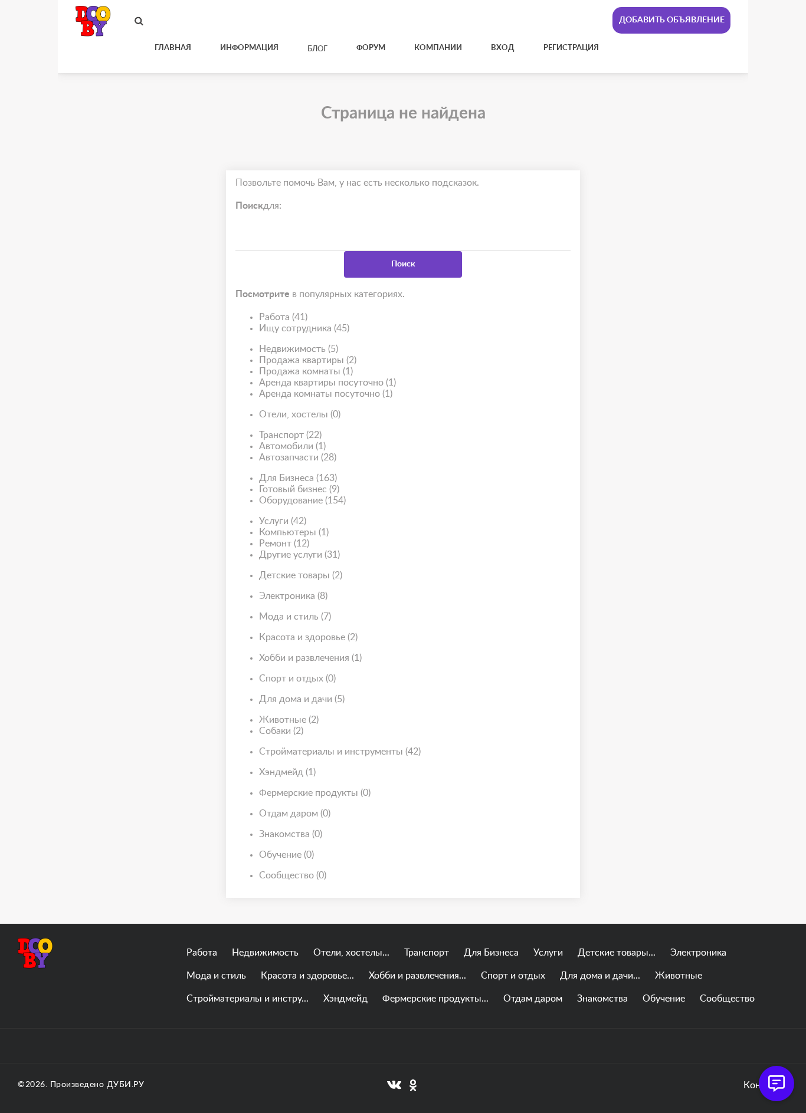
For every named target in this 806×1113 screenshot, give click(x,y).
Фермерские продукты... (435, 998)
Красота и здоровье (308, 637)
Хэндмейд (287, 772)
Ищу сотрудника (304, 328)
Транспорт (290, 435)
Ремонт (284, 543)
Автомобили (292, 446)
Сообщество (292, 875)
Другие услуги (299, 554)
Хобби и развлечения (310, 658)
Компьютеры (294, 532)
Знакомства (290, 834)
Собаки (281, 731)
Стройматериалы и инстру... (247, 998)
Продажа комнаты (306, 371)
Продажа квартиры (307, 360)
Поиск (403, 264)
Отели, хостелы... (351, 952)
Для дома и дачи (302, 699)
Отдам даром (294, 813)
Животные (289, 720)
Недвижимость (298, 349)
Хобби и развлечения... (417, 975)
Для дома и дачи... (600, 975)
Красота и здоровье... (307, 975)
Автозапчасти (297, 457)
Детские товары (300, 575)
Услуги (282, 521)
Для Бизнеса (298, 478)
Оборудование (302, 500)
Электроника (293, 596)
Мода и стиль (295, 616)
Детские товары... (617, 952)
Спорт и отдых (297, 678)
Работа (283, 317)
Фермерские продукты (315, 793)
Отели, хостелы (299, 414)
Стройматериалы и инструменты (340, 751)
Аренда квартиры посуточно (327, 382)
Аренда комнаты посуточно (325, 394)
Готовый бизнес (299, 489)
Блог (317, 49)
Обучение (286, 855)
